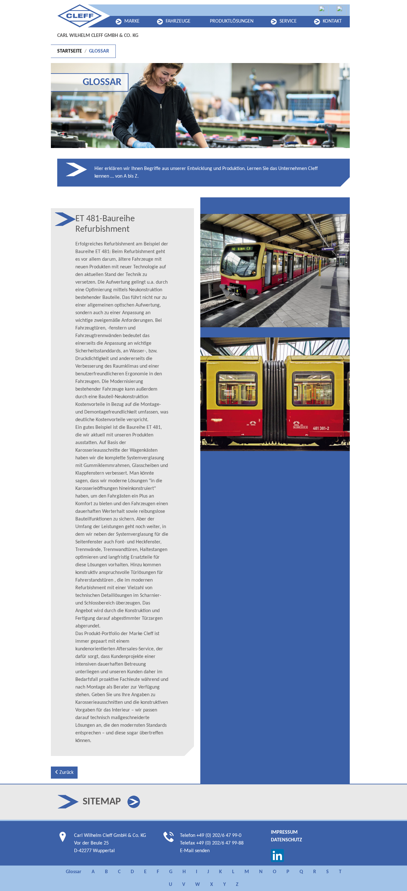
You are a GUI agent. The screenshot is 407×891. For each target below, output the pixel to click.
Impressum (284, 832)
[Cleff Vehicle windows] (341, 10)
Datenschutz (286, 840)
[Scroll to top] (393, 877)
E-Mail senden (195, 850)
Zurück (65, 772)
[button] (133, 802)
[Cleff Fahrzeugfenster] (324, 10)
